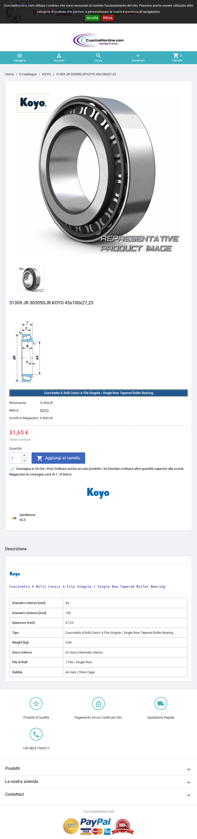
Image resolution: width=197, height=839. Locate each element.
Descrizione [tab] (16, 548)
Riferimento (17, 403)
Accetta (92, 18)
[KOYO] (98, 493)
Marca (13, 410)
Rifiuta (107, 18)
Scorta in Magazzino (23, 418)
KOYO (44, 410)
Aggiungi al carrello (58, 458)
